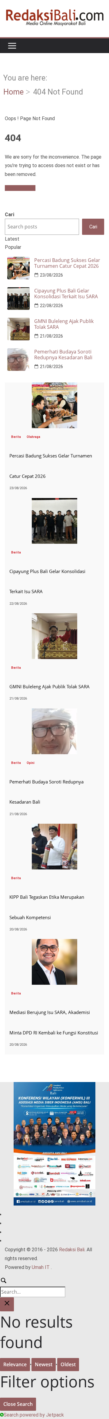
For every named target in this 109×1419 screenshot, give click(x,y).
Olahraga (33, 437)
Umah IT (41, 1267)
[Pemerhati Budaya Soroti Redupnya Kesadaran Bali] (54, 712)
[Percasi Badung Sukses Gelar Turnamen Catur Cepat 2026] (54, 386)
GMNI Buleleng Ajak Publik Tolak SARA (64, 324)
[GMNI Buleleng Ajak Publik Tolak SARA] (54, 617)
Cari (9, 214)
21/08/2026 (51, 336)
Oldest (68, 1364)
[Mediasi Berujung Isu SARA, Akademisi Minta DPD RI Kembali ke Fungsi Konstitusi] (54, 943)
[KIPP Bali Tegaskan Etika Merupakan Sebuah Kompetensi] (54, 828)
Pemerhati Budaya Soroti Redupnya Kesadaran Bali (63, 354)
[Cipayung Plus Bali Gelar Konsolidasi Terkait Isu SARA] (54, 502)
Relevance (15, 1364)
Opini (31, 763)
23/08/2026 (51, 275)
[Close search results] (7, 1304)
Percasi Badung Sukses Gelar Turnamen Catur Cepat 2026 (67, 263)
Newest (43, 1364)
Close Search (18, 1404)
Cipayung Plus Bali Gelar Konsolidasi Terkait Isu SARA (66, 293)
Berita (16, 437)
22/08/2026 (51, 305)
